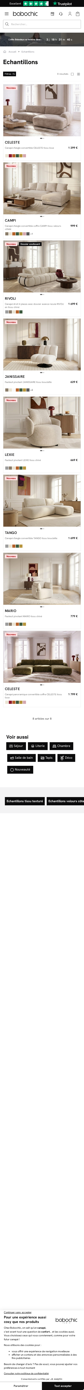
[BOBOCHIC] (25, 14)
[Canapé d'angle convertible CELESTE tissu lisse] (42, 110)
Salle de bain (24, 758)
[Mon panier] (77, 14)
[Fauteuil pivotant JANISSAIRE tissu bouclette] (42, 345)
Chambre (63, 746)
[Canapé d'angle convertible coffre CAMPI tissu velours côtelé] (42, 188)
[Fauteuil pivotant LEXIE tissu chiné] (42, 423)
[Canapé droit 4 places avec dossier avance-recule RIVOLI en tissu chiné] (42, 266)
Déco (68, 758)
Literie (40, 746)
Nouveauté (22, 769)
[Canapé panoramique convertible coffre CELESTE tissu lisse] (42, 657)
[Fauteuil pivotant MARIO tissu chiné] (42, 579)
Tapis (49, 758)
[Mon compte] (70, 13)
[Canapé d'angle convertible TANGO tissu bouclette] (42, 501)
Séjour (18, 746)
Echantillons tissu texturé (25, 801)
